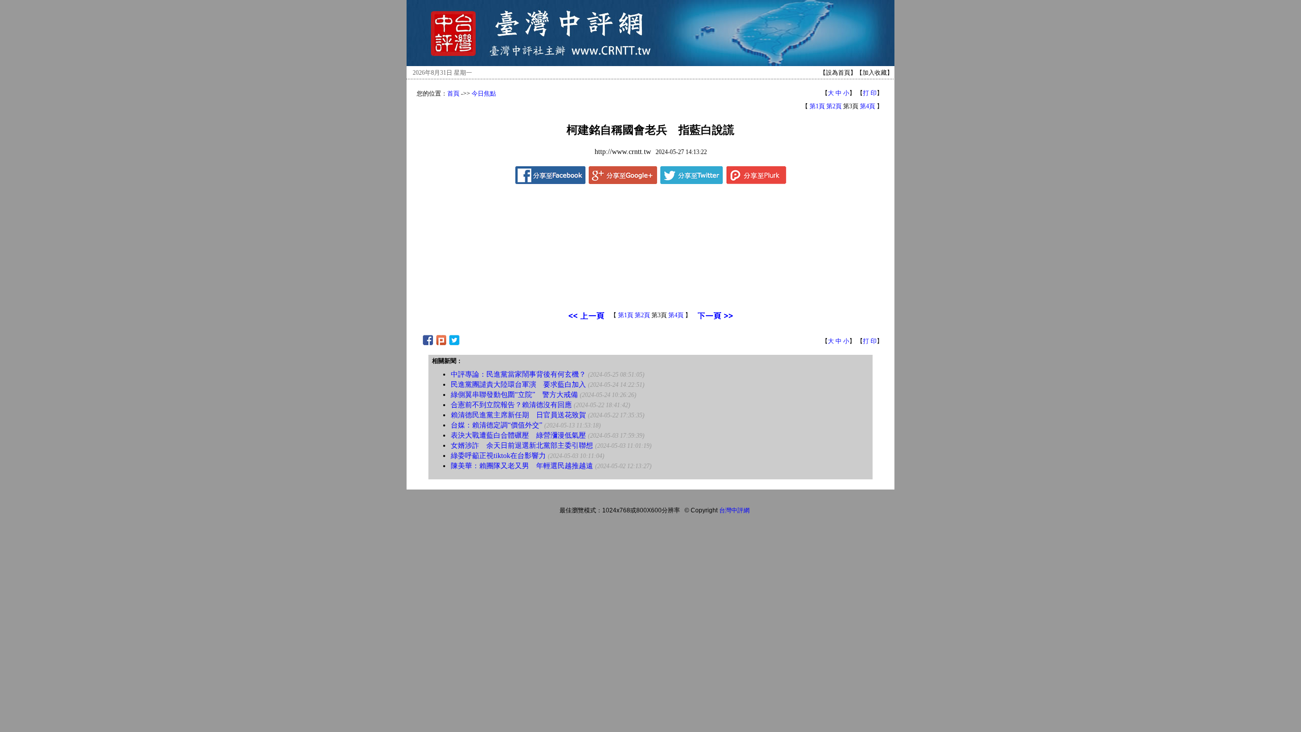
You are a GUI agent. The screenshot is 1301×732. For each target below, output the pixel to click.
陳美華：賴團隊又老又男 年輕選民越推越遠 (522, 466)
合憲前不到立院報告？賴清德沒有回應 (511, 405)
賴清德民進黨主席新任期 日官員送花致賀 (518, 415)
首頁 (453, 93)
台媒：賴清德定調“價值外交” (496, 425)
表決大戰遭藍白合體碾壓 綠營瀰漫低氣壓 (518, 435)
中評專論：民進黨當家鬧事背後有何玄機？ (518, 374)
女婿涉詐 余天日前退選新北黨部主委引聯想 (522, 445)
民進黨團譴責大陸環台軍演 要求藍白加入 (518, 384)
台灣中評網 (734, 510)
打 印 (870, 93)
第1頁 (817, 106)
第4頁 (867, 106)
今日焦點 (484, 93)
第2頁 (834, 106)
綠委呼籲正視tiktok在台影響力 (498, 456)
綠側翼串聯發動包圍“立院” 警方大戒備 (514, 395)
